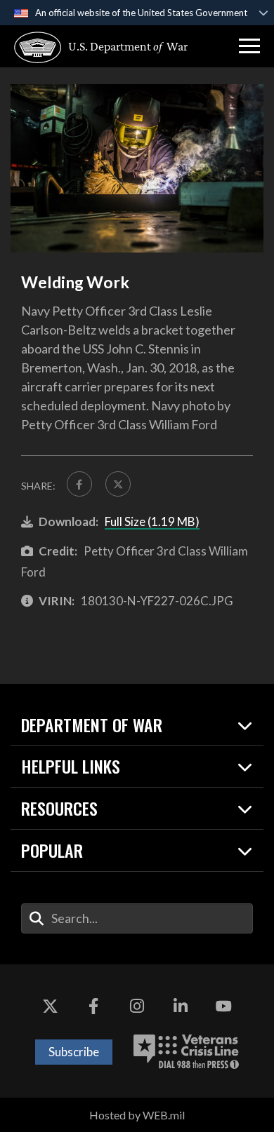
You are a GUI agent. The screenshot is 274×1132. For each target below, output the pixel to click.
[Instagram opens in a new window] (137, 1006)
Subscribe (73, 1051)
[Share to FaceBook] (79, 484)
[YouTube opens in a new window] (223, 1006)
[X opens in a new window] (50, 1006)
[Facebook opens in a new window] (93, 1006)
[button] (249, 46)
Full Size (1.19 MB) (152, 521)
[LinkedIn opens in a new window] (180, 1006)
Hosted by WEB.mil (137, 1114)
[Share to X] (118, 484)
